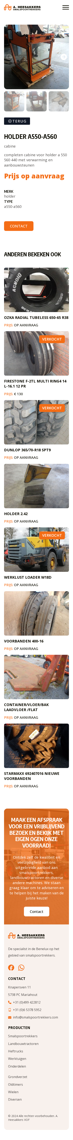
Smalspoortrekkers (23, 1036)
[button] (64, 57)
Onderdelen (17, 1066)
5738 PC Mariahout (22, 994)
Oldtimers (15, 1084)
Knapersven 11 (19, 987)
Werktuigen (17, 1058)
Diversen (15, 1099)
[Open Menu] (65, 7)
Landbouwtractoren (23, 1044)
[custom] (11, 968)
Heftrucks (15, 1051)
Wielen (13, 1092)
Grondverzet (17, 1077)
